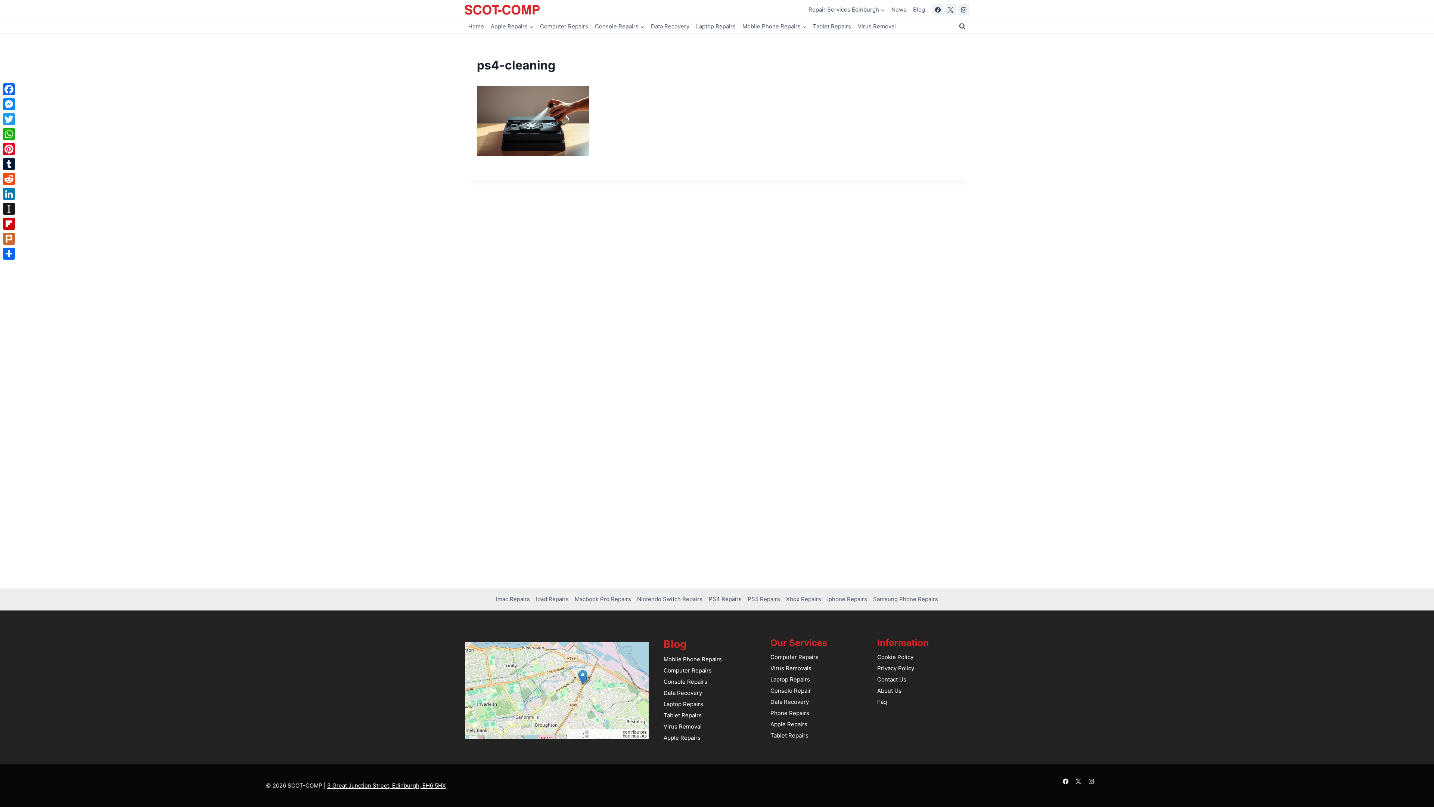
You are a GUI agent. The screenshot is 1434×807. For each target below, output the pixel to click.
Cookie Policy (895, 657)
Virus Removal (877, 26)
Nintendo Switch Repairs (669, 599)
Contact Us (891, 679)
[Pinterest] (8, 149)
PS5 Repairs (764, 599)
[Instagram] (963, 9)
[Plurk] (8, 238)
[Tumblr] (8, 164)
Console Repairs (685, 681)
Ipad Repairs (552, 599)
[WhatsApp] (8, 134)
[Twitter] (8, 119)
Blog (919, 9)
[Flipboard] (8, 223)
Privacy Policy (895, 668)
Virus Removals (790, 668)
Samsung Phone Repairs (905, 599)
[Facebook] (937, 9)
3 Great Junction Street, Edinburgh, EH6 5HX (386, 785)
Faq (882, 701)
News (898, 9)
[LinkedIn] (8, 193)
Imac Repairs (513, 599)
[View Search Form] (962, 26)
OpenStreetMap (606, 732)
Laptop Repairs (716, 26)
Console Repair (790, 690)
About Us (889, 690)
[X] (950, 9)
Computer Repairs (564, 26)
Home (476, 26)
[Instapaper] (8, 208)
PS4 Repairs (725, 599)
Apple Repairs (682, 737)
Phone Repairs (789, 713)
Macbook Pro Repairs (603, 599)
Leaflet (576, 732)
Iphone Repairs (847, 599)
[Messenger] (8, 104)
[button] (582, 677)
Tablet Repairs (832, 26)
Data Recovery (670, 26)
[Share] (8, 253)
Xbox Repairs (803, 599)
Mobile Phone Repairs (693, 659)
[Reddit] (8, 178)
